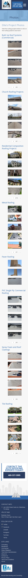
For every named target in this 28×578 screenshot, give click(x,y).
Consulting (4, 544)
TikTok (5, 537)
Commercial (4, 548)
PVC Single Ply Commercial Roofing (13, 291)
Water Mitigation (6, 550)
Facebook (6, 527)
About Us (4, 554)
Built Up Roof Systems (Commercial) (12, 36)
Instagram (6, 532)
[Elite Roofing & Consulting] (6, 5)
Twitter (5, 524)
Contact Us (4, 556)
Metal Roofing (8, 202)
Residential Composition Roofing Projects (12, 147)
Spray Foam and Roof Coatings (11, 348)
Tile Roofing (7, 403)
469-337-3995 (5, 512)
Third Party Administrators (8, 552)
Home (3, 561)
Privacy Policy (5, 557)
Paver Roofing (8, 256)
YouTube (5, 535)
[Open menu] (25, 5)
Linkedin (5, 529)
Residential (4, 546)
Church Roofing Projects (12, 91)
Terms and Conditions (7, 559)
